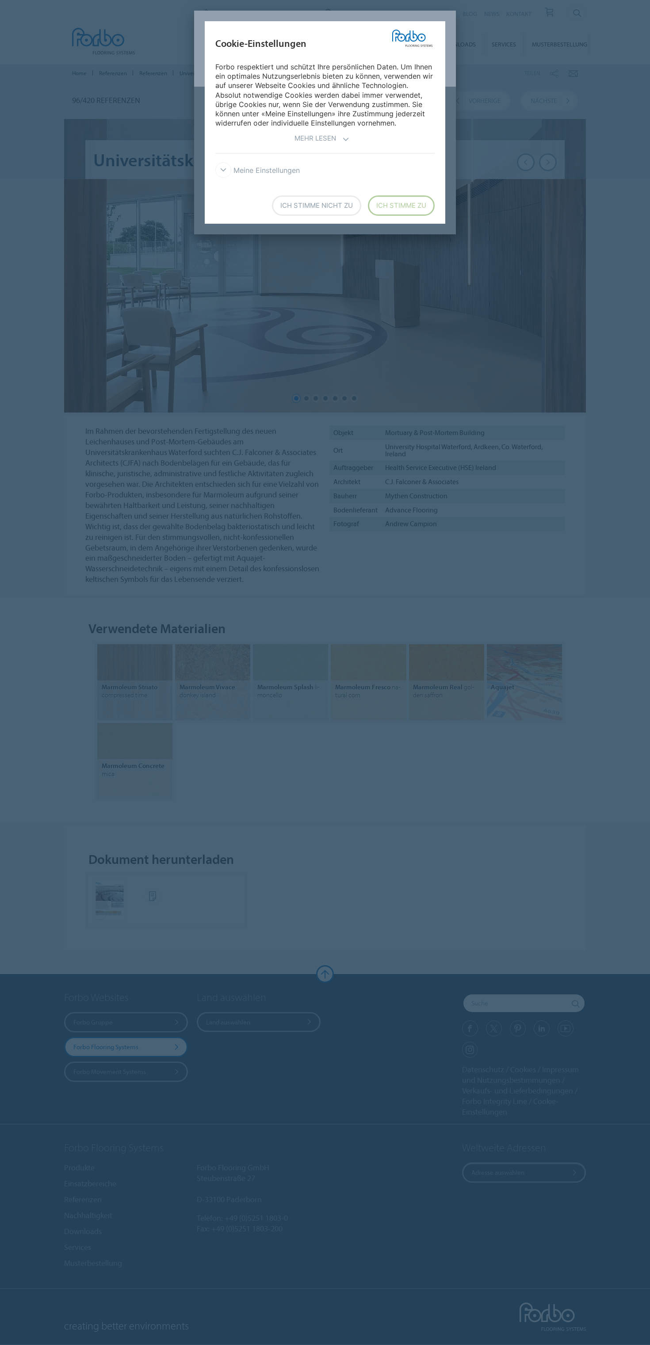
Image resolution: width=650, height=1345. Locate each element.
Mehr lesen (315, 138)
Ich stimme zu (401, 205)
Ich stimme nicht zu (316, 205)
